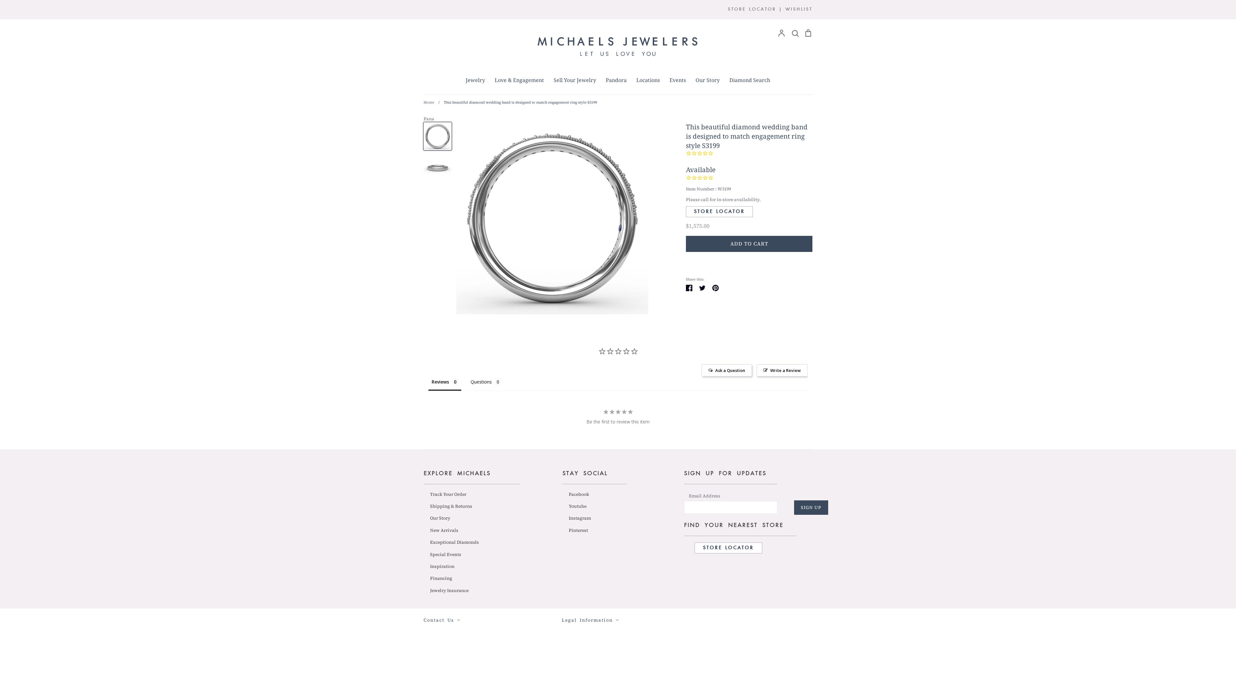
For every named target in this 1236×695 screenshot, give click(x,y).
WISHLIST (798, 9)
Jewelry (475, 80)
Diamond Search (749, 80)
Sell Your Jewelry (575, 80)
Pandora (616, 80)
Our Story (708, 80)
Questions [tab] (481, 382)
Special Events (445, 554)
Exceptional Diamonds (454, 542)
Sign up (811, 507)
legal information (589, 620)
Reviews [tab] (440, 382)
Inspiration (442, 566)
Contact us (440, 620)
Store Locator (719, 211)
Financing (441, 578)
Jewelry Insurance (449, 590)
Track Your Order (448, 494)
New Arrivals (444, 530)
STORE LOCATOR (752, 9)
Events (678, 80)
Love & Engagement (519, 80)
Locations (648, 80)
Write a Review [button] (785, 370)
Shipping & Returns (451, 506)
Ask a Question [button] (730, 370)
